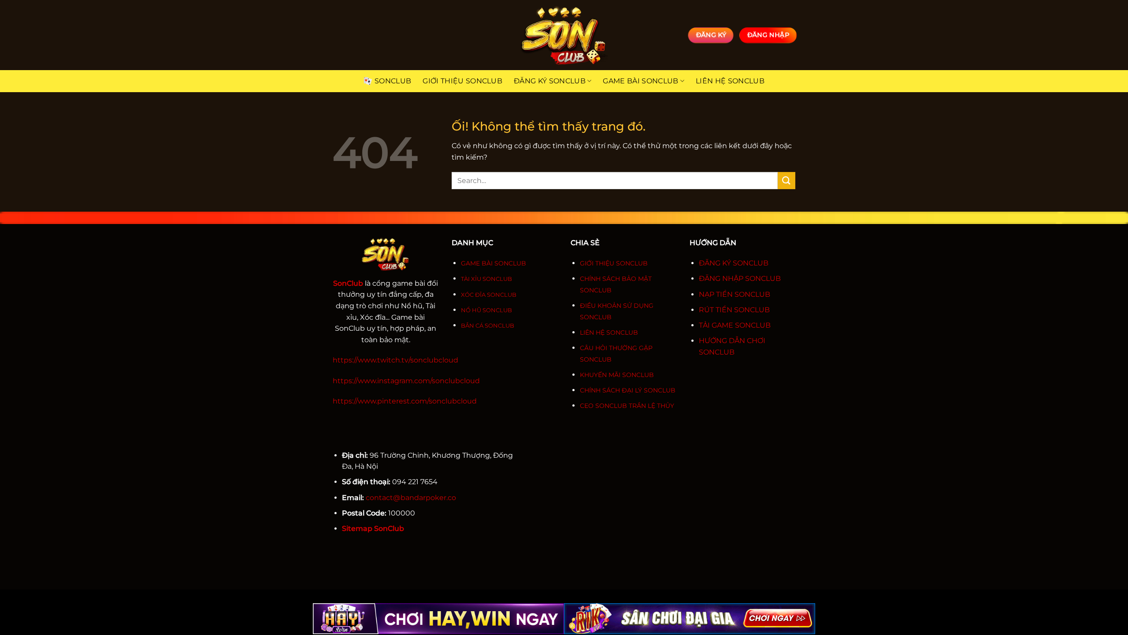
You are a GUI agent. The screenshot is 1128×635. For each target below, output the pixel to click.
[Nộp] (786, 180)
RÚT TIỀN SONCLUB (734, 310)
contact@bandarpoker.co (411, 497)
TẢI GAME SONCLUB (735, 325)
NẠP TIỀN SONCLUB (734, 294)
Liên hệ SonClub (730, 81)
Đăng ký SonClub (550, 81)
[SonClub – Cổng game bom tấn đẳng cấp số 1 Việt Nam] (564, 35)
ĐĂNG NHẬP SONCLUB (740, 278)
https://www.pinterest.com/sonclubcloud (405, 401)
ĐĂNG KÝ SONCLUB (733, 263)
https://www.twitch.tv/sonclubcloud (395, 360)
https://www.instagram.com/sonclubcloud (406, 381)
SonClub (393, 81)
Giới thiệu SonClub (462, 81)
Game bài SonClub (640, 81)
